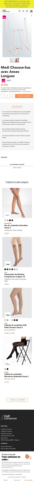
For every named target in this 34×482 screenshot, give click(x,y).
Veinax (6, 372)
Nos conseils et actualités (8, 449)
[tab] (17, 107)
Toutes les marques (6, 433)
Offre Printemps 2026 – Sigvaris (10, 440)
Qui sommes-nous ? (6, 446)
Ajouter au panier (24, 96)
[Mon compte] (23, 11)
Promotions (4, 438)
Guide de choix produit (7, 436)
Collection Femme (6, 429)
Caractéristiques (17, 106)
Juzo (5, 272)
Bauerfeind (7, 223)
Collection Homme (6, 431)
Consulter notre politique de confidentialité (12, 474)
